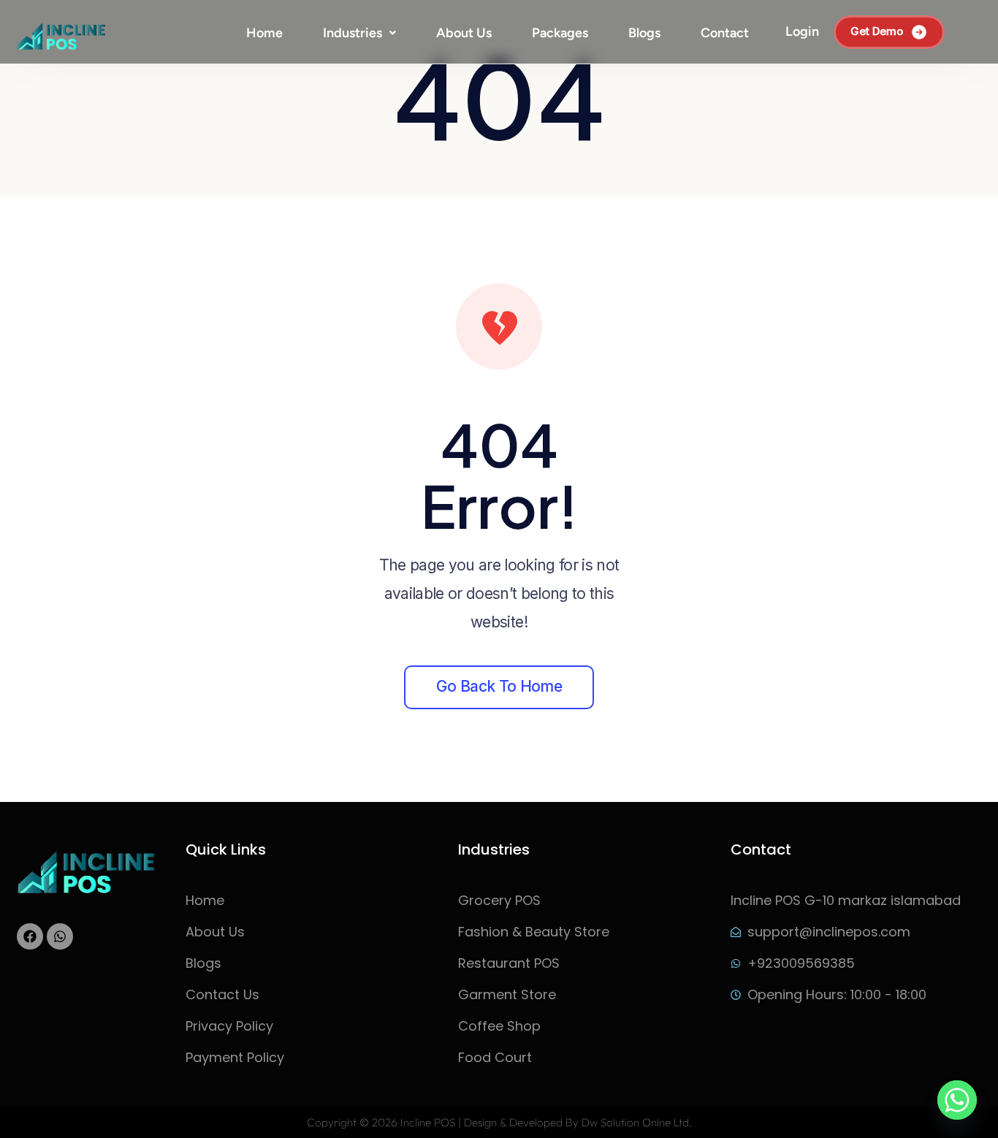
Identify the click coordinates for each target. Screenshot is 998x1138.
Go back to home (499, 686)
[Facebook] (30, 936)
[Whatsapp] (60, 936)
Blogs (644, 33)
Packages (560, 33)
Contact (725, 33)
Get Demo (876, 31)
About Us (464, 33)
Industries (352, 33)
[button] (359, 32)
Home (264, 33)
